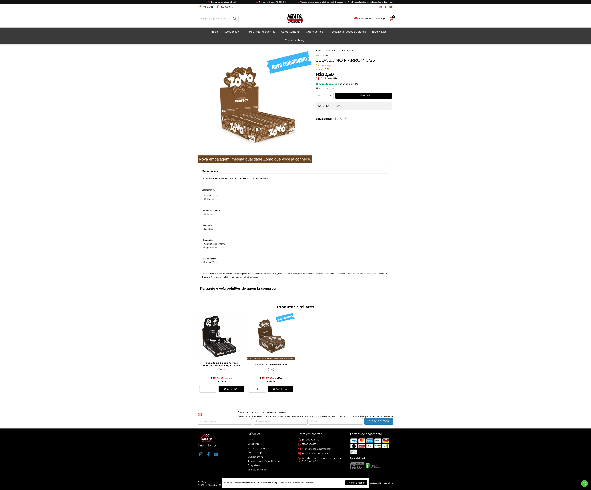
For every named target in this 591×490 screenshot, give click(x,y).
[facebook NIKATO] (385, 6)
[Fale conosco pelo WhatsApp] (584, 483)
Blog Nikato (379, 31)
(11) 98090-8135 (310, 439)
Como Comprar (290, 31)
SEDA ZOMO (346, 50)
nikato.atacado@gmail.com (317, 449)
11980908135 (227, 7)
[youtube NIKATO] (390, 6)
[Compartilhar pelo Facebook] (335, 119)
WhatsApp (208, 7)
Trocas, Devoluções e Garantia (347, 31)
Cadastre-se (365, 18)
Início (214, 31)
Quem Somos (314, 31)
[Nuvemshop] (381, 483)
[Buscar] (234, 18)
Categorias (230, 31)
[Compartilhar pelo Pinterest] (346, 119)
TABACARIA (330, 50)
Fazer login (380, 18)
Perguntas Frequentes (261, 31)
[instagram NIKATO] (380, 6)
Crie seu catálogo (295, 40)
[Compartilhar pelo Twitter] (340, 119)
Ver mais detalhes (326, 88)
